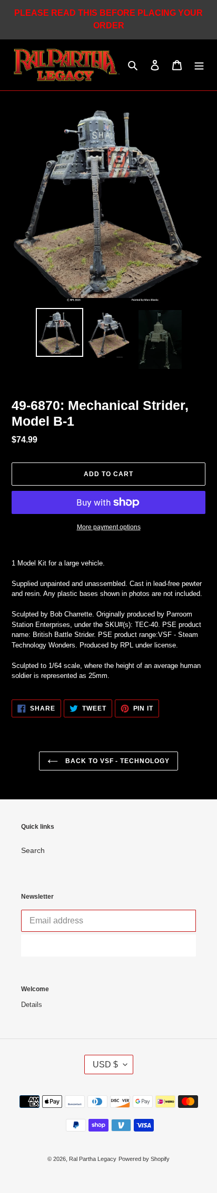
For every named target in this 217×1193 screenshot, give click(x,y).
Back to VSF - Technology (116, 761)
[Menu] (199, 65)
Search (33, 850)
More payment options (109, 527)
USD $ (105, 1064)
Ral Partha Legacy (92, 1159)
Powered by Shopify (144, 1159)
